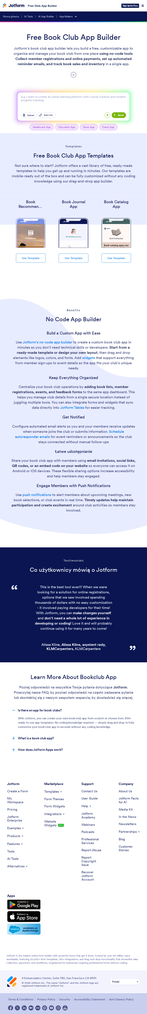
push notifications (37, 494)
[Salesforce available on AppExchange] (24, 929)
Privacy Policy (46, 999)
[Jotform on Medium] (31, 1007)
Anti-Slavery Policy (121, 999)
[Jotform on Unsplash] (65, 1007)
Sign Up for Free (130, 5)
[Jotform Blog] (37, 1007)
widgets (88, 357)
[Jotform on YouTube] (51, 1007)
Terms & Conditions (20, 999)
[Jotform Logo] (13, 5)
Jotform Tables (72, 407)
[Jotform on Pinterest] (44, 1007)
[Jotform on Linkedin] (24, 1007)
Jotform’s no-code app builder (47, 342)
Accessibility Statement (89, 999)
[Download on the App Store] (24, 916)
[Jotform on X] (17, 1007)
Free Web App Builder (42, 5)
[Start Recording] (107, 115)
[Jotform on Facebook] (10, 1007)
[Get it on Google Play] (24, 905)
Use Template (31, 258)
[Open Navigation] (143, 6)
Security (64, 999)
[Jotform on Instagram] (58, 1007)
